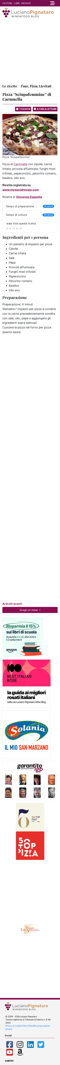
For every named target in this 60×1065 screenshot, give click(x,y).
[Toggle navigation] (52, 3)
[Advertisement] (30, 51)
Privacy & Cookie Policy (16, 1026)
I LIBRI (17, 3)
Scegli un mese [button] (29, 610)
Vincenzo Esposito (29, 197)
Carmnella (20, 164)
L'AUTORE (7, 3)
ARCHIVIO (26, 3)
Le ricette (9, 86)
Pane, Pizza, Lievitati (36, 86)
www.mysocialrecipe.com (20, 189)
